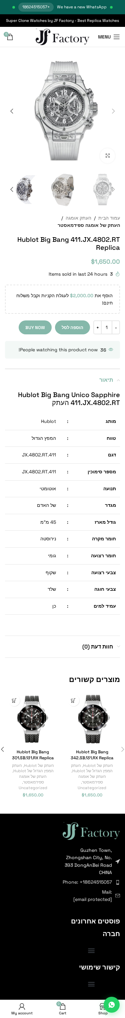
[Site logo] (62, 36)
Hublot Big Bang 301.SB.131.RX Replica (33, 755)
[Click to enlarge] (107, 155)
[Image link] (91, 830)
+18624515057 (36, 7)
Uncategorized (92, 787)
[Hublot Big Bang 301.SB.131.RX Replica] (33, 719)
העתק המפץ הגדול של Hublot (92, 768)
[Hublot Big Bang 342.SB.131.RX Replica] (92, 719)
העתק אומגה (78, 218)
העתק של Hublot (98, 765)
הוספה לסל (72, 327)
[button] (113, 111)
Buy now (35, 327)
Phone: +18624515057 (87, 882)
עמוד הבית (109, 218)
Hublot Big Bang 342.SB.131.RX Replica (92, 755)
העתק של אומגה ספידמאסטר (89, 225)
